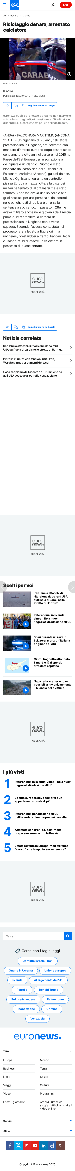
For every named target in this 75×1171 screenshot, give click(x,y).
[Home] (4, 15)
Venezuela (37, 1018)
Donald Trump (48, 989)
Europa (7, 1060)
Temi (6, 1051)
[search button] (68, 936)
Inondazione (26, 1009)
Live (66, 4)
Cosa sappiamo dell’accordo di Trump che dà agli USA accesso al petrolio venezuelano (32, 373)
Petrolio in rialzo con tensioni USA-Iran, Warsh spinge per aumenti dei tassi (29, 360)
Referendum (55, 999)
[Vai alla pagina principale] (14, 5)
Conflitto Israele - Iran (38, 960)
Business (9, 1068)
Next (6, 1076)
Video (7, 1093)
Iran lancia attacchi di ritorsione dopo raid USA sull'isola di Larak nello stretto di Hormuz (33, 347)
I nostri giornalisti (14, 1102)
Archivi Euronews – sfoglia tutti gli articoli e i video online (56, 1105)
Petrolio (22, 989)
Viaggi (7, 1085)
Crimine (51, 1009)
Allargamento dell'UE (48, 980)
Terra (43, 1068)
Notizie (14, 15)
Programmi (47, 1093)
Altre (6, 1131)
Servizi (7, 1121)
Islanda (17, 980)
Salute (44, 1076)
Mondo (26, 15)
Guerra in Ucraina (21, 970)
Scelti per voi (18, 585)
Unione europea (55, 970)
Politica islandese (23, 999)
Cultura (44, 1085)
